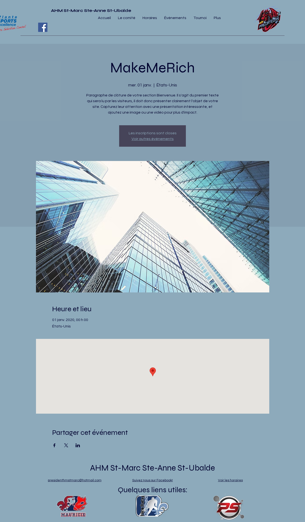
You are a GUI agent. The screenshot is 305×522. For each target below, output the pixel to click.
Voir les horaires (230, 480)
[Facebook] (42, 27)
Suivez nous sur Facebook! (152, 480)
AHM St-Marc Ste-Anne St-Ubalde (91, 10)
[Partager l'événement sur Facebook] (54, 445)
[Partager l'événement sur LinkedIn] (78, 445)
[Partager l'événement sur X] (66, 445)
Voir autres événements (153, 139)
